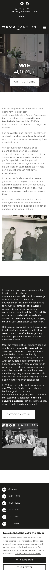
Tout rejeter (25, 567)
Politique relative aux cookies (28, 553)
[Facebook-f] (22, 3)
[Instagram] (27, 3)
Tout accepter (24, 560)
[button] (44, 27)
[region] (24, 551)
